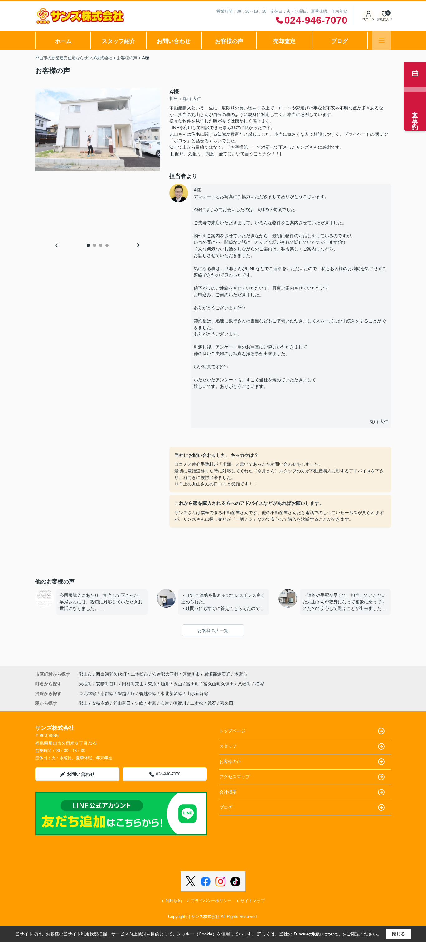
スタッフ (228, 746)
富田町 (193, 683)
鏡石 (211, 703)
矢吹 (139, 703)
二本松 (196, 703)
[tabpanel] (97, 129)
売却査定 (284, 41)
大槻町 (86, 683)
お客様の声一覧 (213, 630)
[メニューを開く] (381, 40)
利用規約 (174, 900)
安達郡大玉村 (165, 674)
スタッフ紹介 (118, 41)
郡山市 (85, 674)
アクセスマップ (234, 776)
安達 (164, 703)
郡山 (83, 703)
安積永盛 (100, 703)
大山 (178, 683)
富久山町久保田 (219, 683)
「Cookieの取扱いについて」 (317, 934)
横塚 (259, 683)
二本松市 (139, 674)
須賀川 (179, 703)
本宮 (152, 703)
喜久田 (226, 703)
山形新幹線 (197, 693)
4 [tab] (107, 245)
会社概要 (228, 792)
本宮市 (240, 674)
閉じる (398, 933)
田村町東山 (133, 683)
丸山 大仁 (379, 421)
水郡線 (107, 693)
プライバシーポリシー (211, 900)
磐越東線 (148, 693)
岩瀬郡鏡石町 (217, 674)
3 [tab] (100, 245)
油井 (166, 683)
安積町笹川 (107, 683)
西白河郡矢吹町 (111, 674)
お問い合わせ (174, 41)
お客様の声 (229, 41)
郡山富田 (122, 703)
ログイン (368, 19)
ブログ (339, 41)
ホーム (63, 41)
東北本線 (88, 693)
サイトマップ (252, 900)
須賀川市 (191, 674)
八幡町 (245, 683)
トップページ (232, 730)
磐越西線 (127, 693)
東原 (153, 683)
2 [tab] (94, 245)
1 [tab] (88, 245)
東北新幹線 (172, 693)
